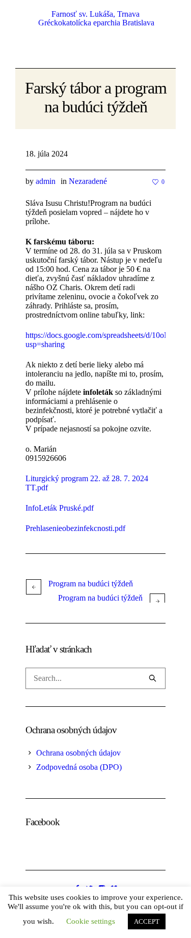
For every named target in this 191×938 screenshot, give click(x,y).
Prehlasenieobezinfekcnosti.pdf (75, 528)
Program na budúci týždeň (90, 583)
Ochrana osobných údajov (78, 752)
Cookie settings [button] (90, 921)
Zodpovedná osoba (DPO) (79, 767)
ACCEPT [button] (146, 921)
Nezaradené (88, 181)
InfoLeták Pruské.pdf (59, 508)
